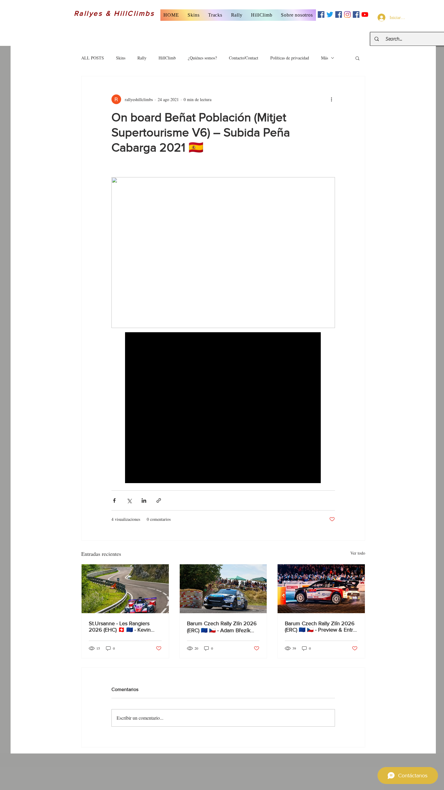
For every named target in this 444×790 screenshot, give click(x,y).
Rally (141, 58)
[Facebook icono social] (321, 14)
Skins (120, 58)
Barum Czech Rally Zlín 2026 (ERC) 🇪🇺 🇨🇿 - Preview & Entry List (320, 626)
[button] (194, 15)
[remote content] (223, 408)
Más (324, 58)
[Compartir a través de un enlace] (159, 500)
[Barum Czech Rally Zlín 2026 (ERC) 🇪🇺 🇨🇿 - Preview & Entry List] (321, 588)
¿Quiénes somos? (202, 58)
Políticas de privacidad (289, 58)
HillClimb (167, 58)
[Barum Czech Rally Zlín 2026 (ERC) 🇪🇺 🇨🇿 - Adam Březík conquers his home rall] (223, 588)
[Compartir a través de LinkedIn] (144, 500)
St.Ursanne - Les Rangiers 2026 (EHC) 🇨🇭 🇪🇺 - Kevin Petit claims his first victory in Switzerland (123, 626)
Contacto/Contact (243, 58)
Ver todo (357, 553)
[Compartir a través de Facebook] (114, 500)
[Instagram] (347, 14)
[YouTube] (365, 14)
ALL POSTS (92, 58)
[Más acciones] (331, 99)
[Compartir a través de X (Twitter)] (129, 500)
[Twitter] (330, 14)
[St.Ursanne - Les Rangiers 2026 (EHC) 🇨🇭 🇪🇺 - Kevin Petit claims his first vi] (125, 588)
